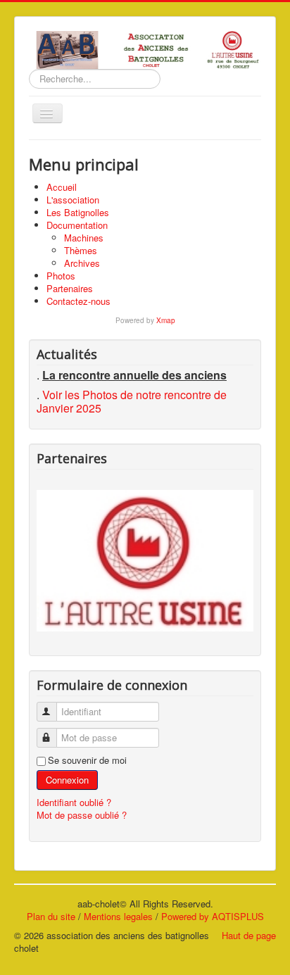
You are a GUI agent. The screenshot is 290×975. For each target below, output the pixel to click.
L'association (72, 199)
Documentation (77, 225)
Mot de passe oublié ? (82, 815)
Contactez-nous (78, 301)
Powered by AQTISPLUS (212, 916)
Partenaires (69, 288)
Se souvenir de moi (87, 760)
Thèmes (80, 250)
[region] (145, 560)
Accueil (61, 187)
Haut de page (249, 935)
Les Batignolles (77, 212)
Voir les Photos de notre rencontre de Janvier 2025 (132, 401)
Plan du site (51, 916)
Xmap (165, 320)
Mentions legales (118, 916)
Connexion (67, 779)
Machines (83, 237)
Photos (60, 275)
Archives (82, 263)
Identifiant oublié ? (74, 802)
